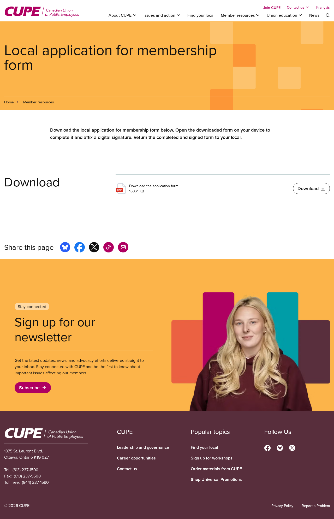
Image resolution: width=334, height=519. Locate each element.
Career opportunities (136, 458)
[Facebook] (267, 447)
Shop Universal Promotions (216, 479)
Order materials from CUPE (216, 469)
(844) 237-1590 (35, 482)
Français (323, 7)
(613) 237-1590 (25, 470)
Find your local (200, 15)
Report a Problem (316, 505)
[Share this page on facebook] (79, 248)
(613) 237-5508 (27, 476)
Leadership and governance (143, 447)
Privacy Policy (282, 505)
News (314, 15)
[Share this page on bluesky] (65, 248)
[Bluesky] (280, 447)
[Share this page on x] (94, 248)
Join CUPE (272, 7)
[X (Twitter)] (292, 447)
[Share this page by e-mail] (123, 248)
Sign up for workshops (211, 458)
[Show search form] (328, 15)
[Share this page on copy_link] (108, 248)
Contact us (127, 469)
